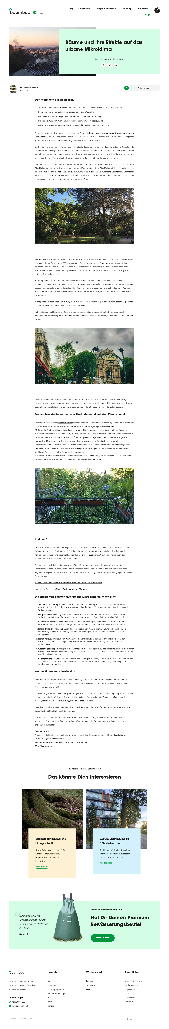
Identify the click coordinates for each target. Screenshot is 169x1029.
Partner (51, 1001)
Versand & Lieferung (134, 981)
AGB (127, 993)
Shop (71, 9)
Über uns (52, 985)
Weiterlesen (42, 867)
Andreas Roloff (41, 259)
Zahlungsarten (131, 985)
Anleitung (127, 9)
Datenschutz (130, 997)
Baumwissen (84, 9)
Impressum (130, 989)
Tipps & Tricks (92, 985)
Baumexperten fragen (57, 993)
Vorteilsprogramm (56, 989)
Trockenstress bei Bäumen (75, 589)
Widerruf (129, 1001)
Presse (50, 997)
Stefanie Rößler (65, 422)
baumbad (143, 9)
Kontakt (51, 1006)
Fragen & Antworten (106, 9)
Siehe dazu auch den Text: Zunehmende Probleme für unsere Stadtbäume (68, 582)
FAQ (88, 989)
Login (147, 15)
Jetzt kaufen (103, 938)
